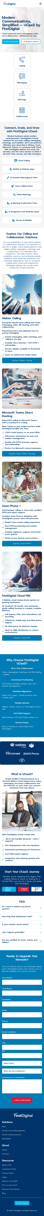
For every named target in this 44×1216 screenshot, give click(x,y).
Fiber (4, 1127)
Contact (5, 1154)
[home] (8, 3)
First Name (7, 978)
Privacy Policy (8, 1173)
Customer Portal (9, 1169)
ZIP (3, 1051)
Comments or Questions (13, 1077)
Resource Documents (11, 1189)
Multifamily (6, 1139)
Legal (4, 1177)
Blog (4, 1193)
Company (6, 999)
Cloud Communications (12, 1135)
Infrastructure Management (13, 1131)
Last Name (7, 989)
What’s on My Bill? (10, 1181)
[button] (40, 3)
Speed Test (7, 1165)
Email (4, 1010)
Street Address (9, 1032)
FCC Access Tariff (9, 1185)
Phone (5, 1021)
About (4, 1150)
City (4, 1043)
